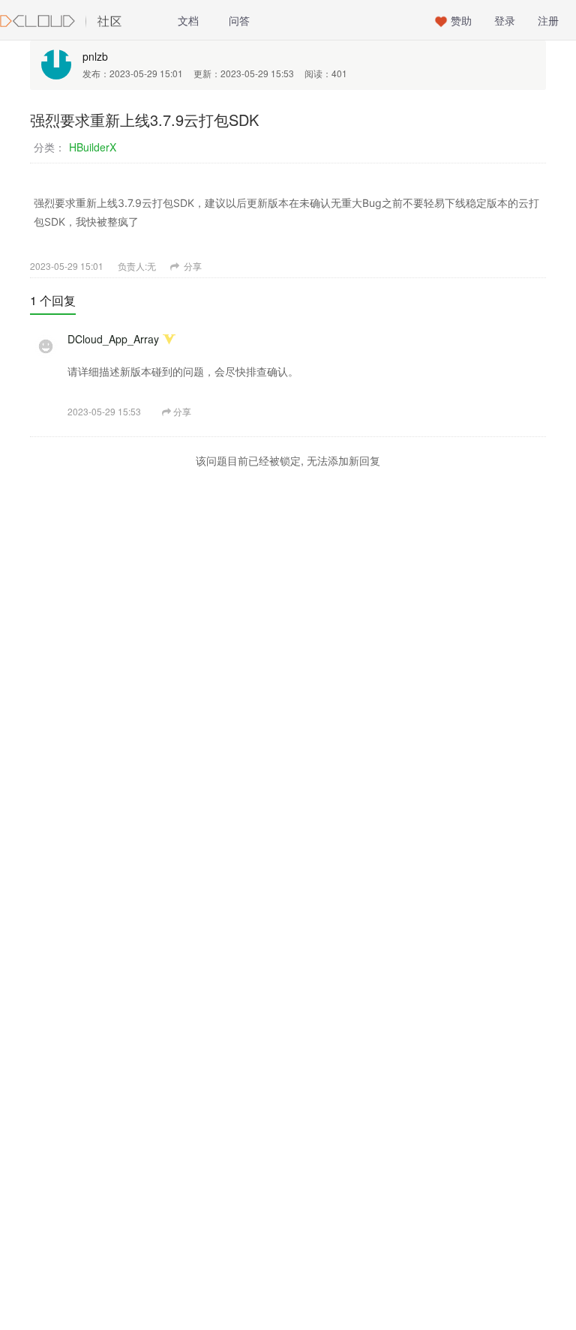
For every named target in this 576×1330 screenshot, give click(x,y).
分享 (192, 265)
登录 (504, 20)
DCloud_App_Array (113, 338)
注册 (548, 20)
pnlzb (95, 56)
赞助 (461, 20)
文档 (188, 20)
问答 (239, 20)
